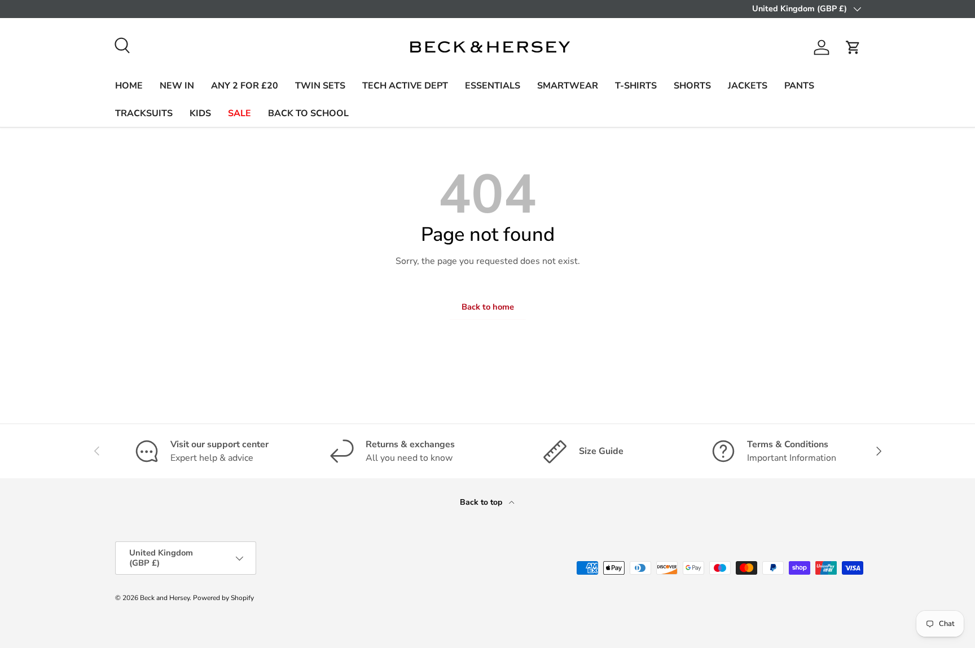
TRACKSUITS (144, 113)
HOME (129, 86)
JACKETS (747, 86)
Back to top (482, 502)
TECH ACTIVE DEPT (405, 86)
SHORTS (692, 86)
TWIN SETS (320, 86)
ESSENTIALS (492, 86)
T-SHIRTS (636, 86)
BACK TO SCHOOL (308, 113)
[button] (853, 47)
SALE (239, 113)
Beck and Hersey (165, 597)
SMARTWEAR (567, 86)
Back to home (488, 306)
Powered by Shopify (223, 597)
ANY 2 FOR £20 (244, 86)
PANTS (799, 86)
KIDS (200, 113)
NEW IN (177, 86)
